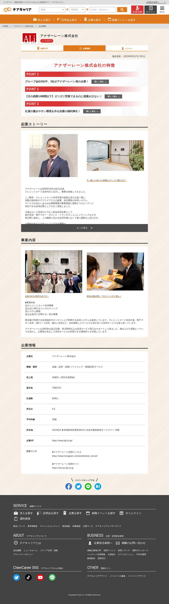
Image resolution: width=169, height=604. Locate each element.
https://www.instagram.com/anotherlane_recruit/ (75, 456)
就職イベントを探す (104, 513)
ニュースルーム (30, 550)
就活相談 (66, 526)
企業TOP (44, 48)
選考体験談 (32, 526)
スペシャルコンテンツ (50, 526)
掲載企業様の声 (94, 550)
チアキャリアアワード (97, 576)
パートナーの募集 (117, 576)
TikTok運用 (141, 554)
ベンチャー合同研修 (96, 554)
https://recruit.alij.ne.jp (62, 468)
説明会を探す (51, 513)
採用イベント (110, 550)
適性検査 (25, 518)
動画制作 (91, 558)
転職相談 (77, 526)
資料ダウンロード (140, 550)
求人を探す (26, 513)
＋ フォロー (47, 41)
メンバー (128, 48)
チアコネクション (126, 554)
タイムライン (133, 513)
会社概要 (17, 550)
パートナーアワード (137, 576)
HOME (5, 26)
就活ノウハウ (19, 526)
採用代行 (102, 558)
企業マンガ (88, 526)
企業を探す (75, 513)
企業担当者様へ (155, 2)
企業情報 (86, 48)
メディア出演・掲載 (49, 550)
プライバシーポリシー (23, 554)
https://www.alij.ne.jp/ (62, 440)
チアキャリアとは (30, 543)
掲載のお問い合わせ (133, 543)
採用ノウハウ (124, 550)
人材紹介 (112, 554)
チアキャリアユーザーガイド (108, 526)
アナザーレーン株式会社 (23, 26)
